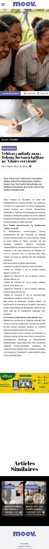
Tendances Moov (24, 546)
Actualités (14, 140)
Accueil (5, 140)
